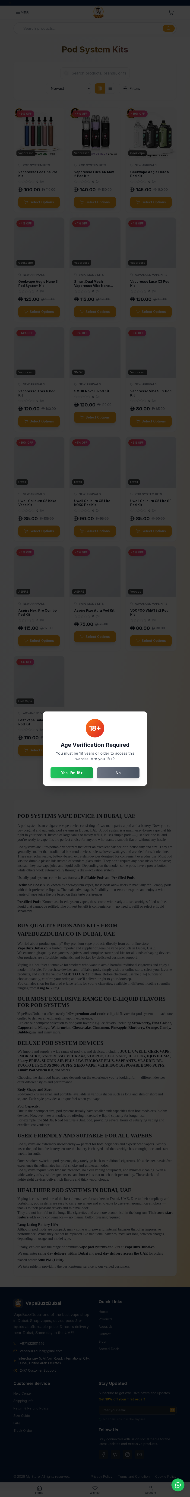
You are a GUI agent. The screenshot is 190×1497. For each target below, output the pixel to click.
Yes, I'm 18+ (72, 772)
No (118, 772)
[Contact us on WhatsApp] (177, 1484)
